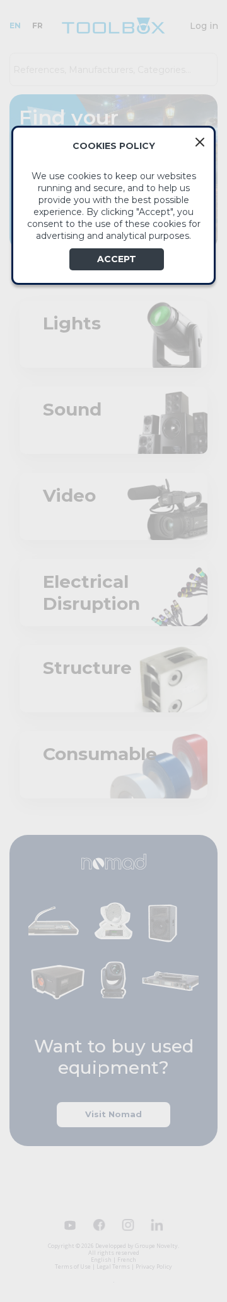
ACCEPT (116, 259)
